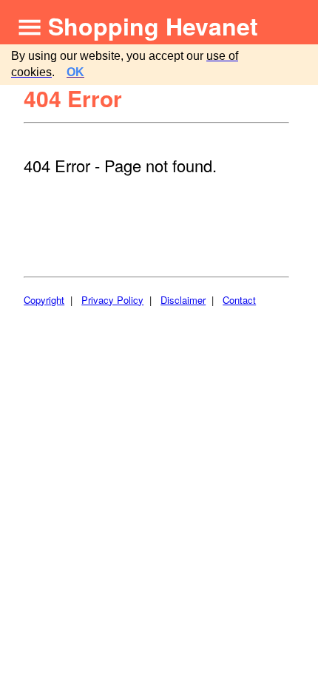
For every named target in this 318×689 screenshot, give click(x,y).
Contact (239, 300)
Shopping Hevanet (153, 26)
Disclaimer (183, 300)
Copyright (44, 300)
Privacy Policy (112, 300)
